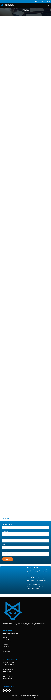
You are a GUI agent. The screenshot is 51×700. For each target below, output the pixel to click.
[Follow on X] (6, 690)
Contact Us (6, 639)
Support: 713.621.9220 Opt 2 (10, 664)
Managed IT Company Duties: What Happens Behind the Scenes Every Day (37, 571)
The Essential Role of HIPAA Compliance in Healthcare (20, 503)
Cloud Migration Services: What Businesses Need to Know (21, 155)
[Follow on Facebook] (4, 690)
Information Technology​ (7, 58)
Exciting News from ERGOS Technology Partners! (18, 253)
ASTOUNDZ (21, 697)
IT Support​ (34, 58)
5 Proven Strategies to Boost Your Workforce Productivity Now (23, 454)
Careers (5, 637)
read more (5, 65)
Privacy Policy (7, 678)
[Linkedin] (49, 1)
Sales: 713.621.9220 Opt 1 (9, 662)
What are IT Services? (9, 204)
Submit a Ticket (7, 674)
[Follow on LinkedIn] (9, 690)
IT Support (6, 644)
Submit (7, 559)
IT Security (6, 646)
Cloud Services (7, 651)
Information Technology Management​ (22, 58)
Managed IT (6, 649)
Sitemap (37, 697)
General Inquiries (8, 667)
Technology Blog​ (8, 642)
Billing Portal (7, 671)
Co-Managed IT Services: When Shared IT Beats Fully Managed (23, 105)
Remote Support (8, 676)
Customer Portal (8, 669)
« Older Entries (4, 518)
